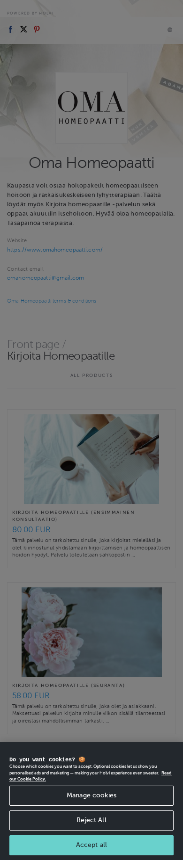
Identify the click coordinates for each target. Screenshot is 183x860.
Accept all (91, 844)
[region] (91, 801)
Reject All (91, 820)
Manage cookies (91, 795)
